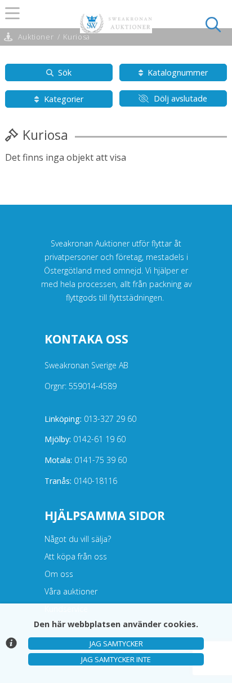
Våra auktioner (70, 591)
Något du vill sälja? (77, 539)
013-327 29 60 (90, 418)
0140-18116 (80, 480)
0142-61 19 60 (85, 439)
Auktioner (36, 37)
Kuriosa (76, 37)
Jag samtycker (116, 643)
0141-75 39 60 (85, 460)
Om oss (58, 574)
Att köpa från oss (75, 556)
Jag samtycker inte (116, 659)
